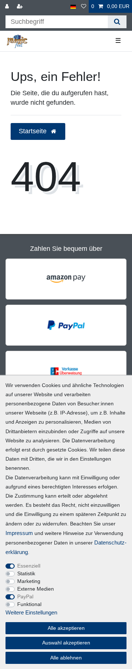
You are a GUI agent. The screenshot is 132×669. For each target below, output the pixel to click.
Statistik (26, 573)
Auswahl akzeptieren (66, 643)
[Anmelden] (8, 6)
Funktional (29, 604)
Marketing (28, 581)
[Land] (73, 6)
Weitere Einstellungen (31, 612)
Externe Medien (35, 589)
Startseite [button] (33, 131)
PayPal (25, 596)
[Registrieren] (20, 6)
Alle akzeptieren (66, 628)
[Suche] (117, 21)
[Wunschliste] (83, 6)
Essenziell (28, 566)
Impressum (19, 533)
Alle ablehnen (66, 658)
